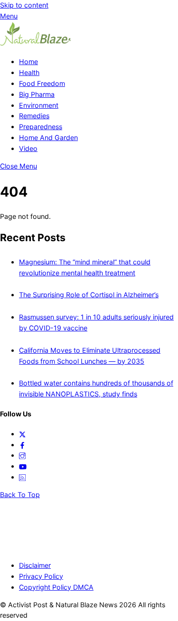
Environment (38, 105)
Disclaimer (35, 565)
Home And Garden (48, 137)
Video (28, 148)
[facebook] (22, 445)
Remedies (34, 116)
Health (29, 72)
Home (28, 61)
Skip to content (24, 5)
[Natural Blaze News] (35, 44)
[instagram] (22, 455)
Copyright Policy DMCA (56, 587)
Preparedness (40, 126)
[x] (22, 434)
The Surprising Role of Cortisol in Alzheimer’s (89, 295)
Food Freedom (42, 83)
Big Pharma (37, 94)
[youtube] (23, 466)
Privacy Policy (41, 576)
